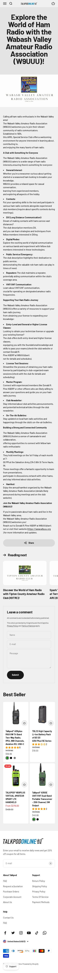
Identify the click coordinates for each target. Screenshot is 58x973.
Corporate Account (12, 897)
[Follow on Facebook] (5, 933)
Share (31, 543)
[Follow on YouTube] (29, 933)
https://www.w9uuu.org (39, 529)
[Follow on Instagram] (21, 933)
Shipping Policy (39, 886)
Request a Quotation (13, 886)
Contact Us (8, 917)
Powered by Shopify (30, 964)
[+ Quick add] (24, 723)
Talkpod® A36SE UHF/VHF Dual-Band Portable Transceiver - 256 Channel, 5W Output (42, 799)
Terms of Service (28, 626)
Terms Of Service (40, 897)
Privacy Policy (12, 626)
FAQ (5, 881)
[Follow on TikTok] (37, 933)
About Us (7, 902)
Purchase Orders (11, 891)
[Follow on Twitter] (13, 933)
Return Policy (38, 881)
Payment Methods (40, 902)
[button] (12, 747)
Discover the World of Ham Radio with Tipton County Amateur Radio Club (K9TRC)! (23, 593)
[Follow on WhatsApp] (45, 933)
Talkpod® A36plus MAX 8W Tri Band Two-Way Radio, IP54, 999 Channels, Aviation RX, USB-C (15, 737)
